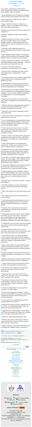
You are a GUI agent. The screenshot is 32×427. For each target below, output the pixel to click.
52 (1, 325)
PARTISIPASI (15, 407)
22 (1, 135)
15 (1, 89)
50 (1, 316)
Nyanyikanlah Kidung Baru (16, 360)
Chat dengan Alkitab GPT (18, 335)
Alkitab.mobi (16, 364)
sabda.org (18, 420)
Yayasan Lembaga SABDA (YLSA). (16, 412)
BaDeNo (19, 342)
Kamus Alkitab (16, 354)
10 (1, 60)
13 (1, 77)
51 (1, 319)
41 (1, 263)
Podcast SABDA (23, 402)
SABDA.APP (16, 370)
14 (1, 83)
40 (1, 258)
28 (1, 180)
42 (1, 267)
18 (1, 111)
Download (16, 351)
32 (1, 199)
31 (1, 195)
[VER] (9, 3)
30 (1, 190)
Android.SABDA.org (16, 368)
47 (1, 299)
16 (1, 98)
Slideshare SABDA (17, 404)
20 (1, 120)
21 (1, 127)
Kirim (19, 332)
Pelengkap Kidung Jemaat (16, 362)
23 (1, 143)
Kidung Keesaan (16, 358)
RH (20, 349)
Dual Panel (17, 376)
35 (1, 223)
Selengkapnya (22, 400)
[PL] (20, 3)
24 (1, 149)
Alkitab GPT (16, 372)
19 (1, 115)
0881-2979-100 (8, 419)
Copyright (16, 365)
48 (1, 304)
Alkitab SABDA (17, 338)
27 (1, 171)
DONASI (22, 407)
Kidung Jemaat (16, 359)
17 (1, 104)
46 (1, 292)
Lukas (15, 5)
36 (1, 229)
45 (1, 287)
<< (12, 5)
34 (1, 213)
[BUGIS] (14, 3)
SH (18, 349)
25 (1, 157)
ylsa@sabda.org (21, 419)
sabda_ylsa (8, 398)
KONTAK (9, 407)
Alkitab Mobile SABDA (16, 1)
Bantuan (16, 374)
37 (1, 235)
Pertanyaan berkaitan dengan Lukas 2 (13, 331)
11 (1, 66)
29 (1, 184)
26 (1, 164)
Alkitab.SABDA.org (16, 367)
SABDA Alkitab (10, 402)
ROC (24, 349)
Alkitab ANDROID (16, 352)
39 (1, 252)
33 (1, 207)
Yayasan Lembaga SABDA (21, 398)
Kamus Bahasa (16, 356)
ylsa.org (13, 420)
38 (1, 244)
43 (1, 273)
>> (19, 5)
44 (1, 279)
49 (1, 310)
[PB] (22, 3)
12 (1, 71)
